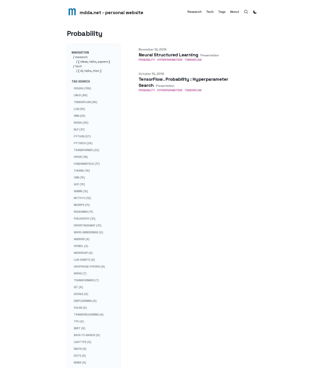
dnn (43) (79, 115)
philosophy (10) (84, 218)
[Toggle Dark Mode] (255, 12)
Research (195, 12)
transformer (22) (86, 150)
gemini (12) (81, 191)
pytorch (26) (83, 143)
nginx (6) (80, 362)
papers (103, 62)
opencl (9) (81, 246)
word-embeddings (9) (88, 232)
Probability (147, 59)
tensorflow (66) (85, 102)
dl (81, 71)
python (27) (82, 136)
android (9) (81, 239)
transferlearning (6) (89, 314)
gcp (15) (79, 184)
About (234, 12)
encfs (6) (80, 348)
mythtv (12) (82, 198)
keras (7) (80, 273)
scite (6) (80, 355)
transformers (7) (86, 280)
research (81, 57)
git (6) (78, 287)
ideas (84, 62)
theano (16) (82, 170)
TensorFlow (193, 59)
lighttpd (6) (82, 342)
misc (96, 71)
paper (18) (81, 157)
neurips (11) (82, 205)
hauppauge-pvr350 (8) (89, 266)
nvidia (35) (81, 122)
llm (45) (79, 109)
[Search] (246, 12)
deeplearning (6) (85, 301)
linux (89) (80, 95)
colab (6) (80, 307)
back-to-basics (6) (87, 335)
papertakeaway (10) (87, 225)
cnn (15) (79, 177)
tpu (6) (79, 321)
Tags (221, 12)
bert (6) (79, 328)
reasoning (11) (83, 211)
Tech (210, 12)
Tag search (81, 81)
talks (92, 62)
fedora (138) (82, 88)
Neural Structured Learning (168, 55)
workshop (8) (83, 253)
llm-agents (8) (84, 259)
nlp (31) (79, 129)
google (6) (81, 294)
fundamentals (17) (87, 163)
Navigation (80, 52)
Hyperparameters (169, 59)
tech (78, 66)
